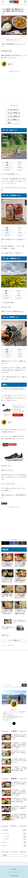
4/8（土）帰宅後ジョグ (13, 119)
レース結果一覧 (6, 720)
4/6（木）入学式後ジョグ (14, 112)
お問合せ (14, 869)
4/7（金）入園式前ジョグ (14, 116)
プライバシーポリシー (14, 872)
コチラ (14, 718)
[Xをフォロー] (14, 723)
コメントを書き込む (14, 640)
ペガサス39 (19, 169)
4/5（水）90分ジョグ (13, 109)
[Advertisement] (14, 87)
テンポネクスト (18, 298)
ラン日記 (5, 503)
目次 (12, 105)
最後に (9, 122)
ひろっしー (14, 709)
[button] (22, 543)
